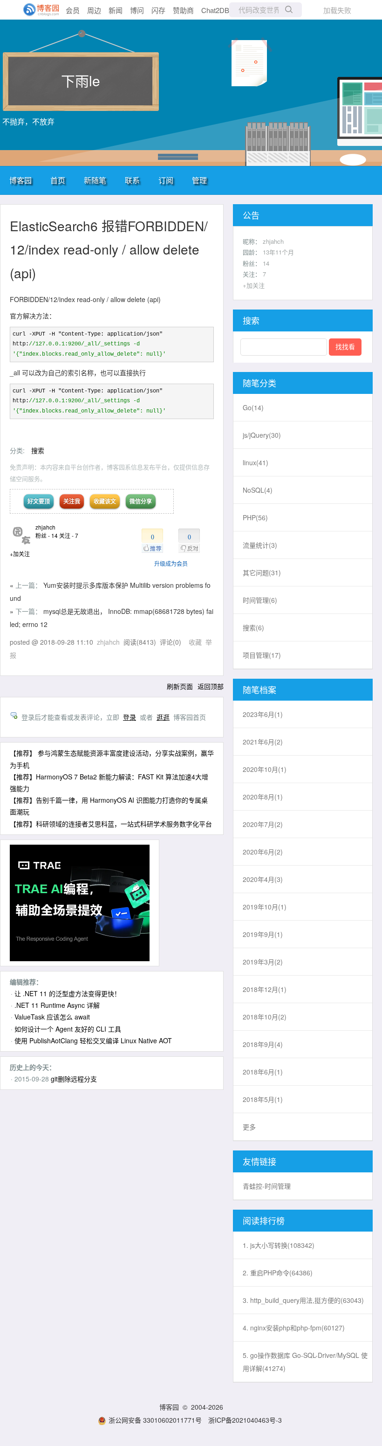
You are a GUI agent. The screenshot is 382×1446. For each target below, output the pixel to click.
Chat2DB (215, 10)
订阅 (165, 180)
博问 (137, 10)
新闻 (116, 10)
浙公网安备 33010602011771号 (155, 1420)
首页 (57, 180)
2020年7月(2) (263, 824)
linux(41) (255, 462)
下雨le (80, 80)
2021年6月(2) (263, 741)
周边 (94, 10)
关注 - (68, 535)
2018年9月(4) (263, 1044)
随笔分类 (259, 383)
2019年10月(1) (264, 906)
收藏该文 (105, 501)
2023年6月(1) (263, 714)
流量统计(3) (260, 545)
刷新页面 (180, 686)
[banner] (37, 9)
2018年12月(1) (264, 989)
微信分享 (141, 501)
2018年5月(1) (263, 1099)
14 (266, 263)
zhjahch (45, 527)
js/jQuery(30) (262, 435)
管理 (199, 180)
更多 (249, 1126)
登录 (129, 717)
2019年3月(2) (263, 961)
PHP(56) (255, 517)
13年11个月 (278, 252)
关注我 (71, 501)
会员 (73, 10)
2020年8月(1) (263, 796)
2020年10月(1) (264, 769)
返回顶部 (211, 686)
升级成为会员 (171, 563)
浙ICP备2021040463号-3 (245, 1420)
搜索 (37, 450)
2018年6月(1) (263, 1071)
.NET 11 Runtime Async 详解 (57, 1005)
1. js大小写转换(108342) (278, 1245)
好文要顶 (38, 501)
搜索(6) (253, 627)
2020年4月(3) (263, 879)
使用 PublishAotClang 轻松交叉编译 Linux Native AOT (93, 1040)
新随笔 (95, 180)
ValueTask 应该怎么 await (52, 1016)
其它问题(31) (262, 572)
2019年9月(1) (263, 934)
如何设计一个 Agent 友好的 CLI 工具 (67, 1028)
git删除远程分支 (74, 1078)
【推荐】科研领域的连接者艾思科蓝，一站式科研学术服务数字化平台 (111, 823)
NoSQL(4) (258, 490)
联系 (132, 180)
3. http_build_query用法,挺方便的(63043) (303, 1300)
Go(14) (253, 407)
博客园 (20, 180)
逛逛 (163, 717)
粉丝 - (46, 535)
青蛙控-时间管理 (267, 1186)
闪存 (158, 10)
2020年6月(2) (263, 851)
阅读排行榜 (264, 1220)
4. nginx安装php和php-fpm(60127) (294, 1327)
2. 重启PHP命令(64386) (278, 1272)
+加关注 (20, 554)
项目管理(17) (262, 655)
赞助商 (183, 10)
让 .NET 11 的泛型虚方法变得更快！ (67, 993)
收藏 (195, 642)
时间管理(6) (260, 600)
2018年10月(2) (264, 1016)
